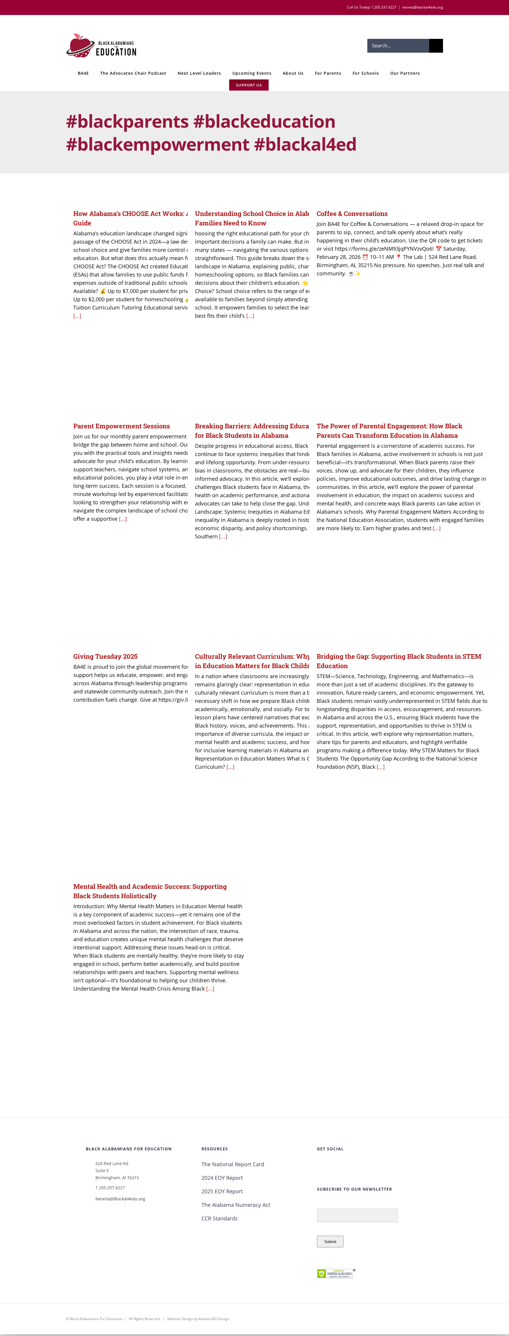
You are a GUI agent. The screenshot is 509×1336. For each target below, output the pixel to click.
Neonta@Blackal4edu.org (120, 1199)
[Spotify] (360, 1164)
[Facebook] (318, 1164)
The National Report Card (232, 1164)
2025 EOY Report (222, 1191)
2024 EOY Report (222, 1177)
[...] (77, 315)
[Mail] (368, 1164)
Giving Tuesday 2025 (105, 656)
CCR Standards (219, 1218)
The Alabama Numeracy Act (235, 1204)
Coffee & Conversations (352, 213)
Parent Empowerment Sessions (121, 426)
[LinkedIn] (351, 1164)
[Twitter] (327, 1164)
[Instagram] (335, 1164)
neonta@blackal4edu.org (422, 7)
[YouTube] (343, 1164)
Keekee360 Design (214, 1318)
